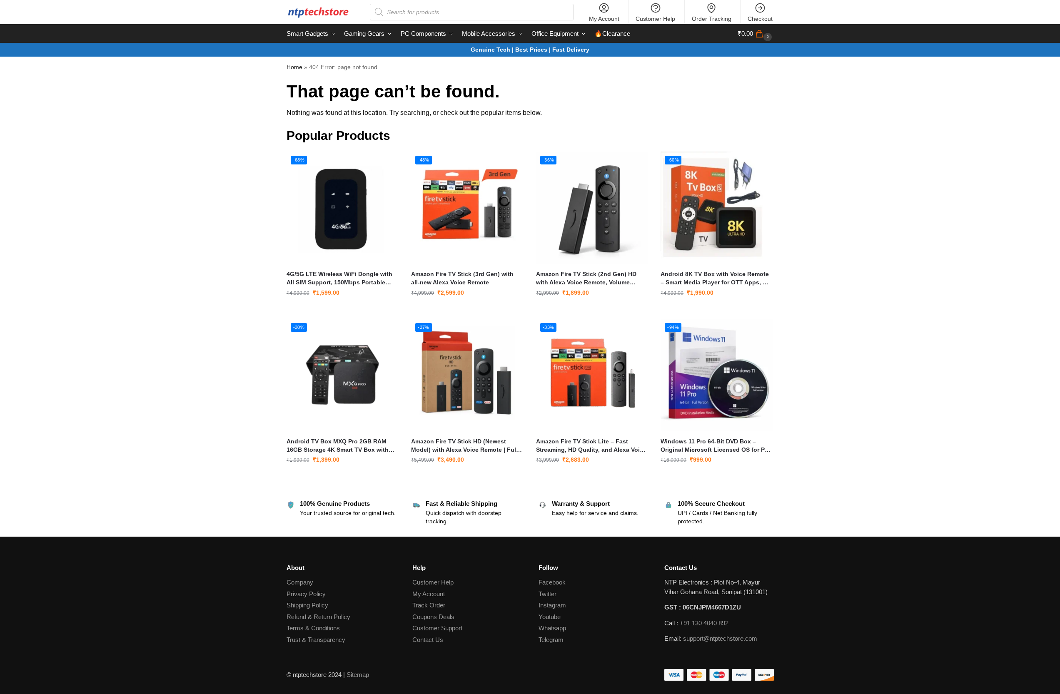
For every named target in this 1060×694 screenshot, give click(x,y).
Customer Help (655, 18)
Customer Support (437, 628)
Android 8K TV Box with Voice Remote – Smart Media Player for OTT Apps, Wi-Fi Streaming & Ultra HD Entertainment (716, 278)
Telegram (551, 639)
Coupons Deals (434, 616)
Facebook (552, 582)
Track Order (428, 605)
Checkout (760, 18)
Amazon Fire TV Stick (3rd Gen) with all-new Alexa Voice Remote (462, 278)
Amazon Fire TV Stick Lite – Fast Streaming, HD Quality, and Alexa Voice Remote (591, 446)
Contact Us (427, 639)
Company (300, 582)
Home (294, 67)
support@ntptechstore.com (720, 638)
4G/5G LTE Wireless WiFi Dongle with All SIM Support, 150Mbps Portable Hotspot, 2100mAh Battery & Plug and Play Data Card (340, 278)
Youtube (550, 616)
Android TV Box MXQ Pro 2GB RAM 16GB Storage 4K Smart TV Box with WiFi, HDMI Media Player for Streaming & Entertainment (341, 446)
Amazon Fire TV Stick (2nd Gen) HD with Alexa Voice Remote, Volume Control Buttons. (586, 278)
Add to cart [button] (342, 310)
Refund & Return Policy (318, 616)
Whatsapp (552, 628)
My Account (604, 18)
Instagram (552, 605)
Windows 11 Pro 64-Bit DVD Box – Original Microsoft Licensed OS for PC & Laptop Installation (715, 446)
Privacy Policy (306, 593)
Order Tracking (711, 18)
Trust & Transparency (316, 639)
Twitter (547, 593)
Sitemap (358, 674)
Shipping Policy (307, 605)
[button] (756, 34)
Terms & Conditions (313, 628)
